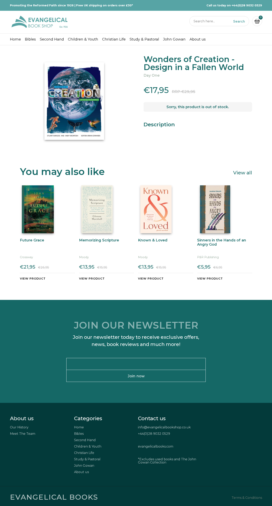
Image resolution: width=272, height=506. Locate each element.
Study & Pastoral (144, 39)
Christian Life (114, 39)
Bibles (30, 39)
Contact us (152, 418)
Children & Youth (83, 39)
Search (239, 21)
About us (198, 39)
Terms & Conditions (247, 497)
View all (242, 172)
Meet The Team (22, 434)
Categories (88, 418)
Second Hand (52, 39)
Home (15, 39)
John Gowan (174, 39)
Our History (19, 427)
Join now (136, 376)
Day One (152, 75)
